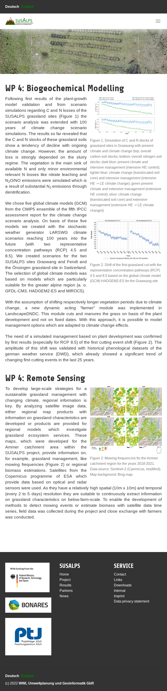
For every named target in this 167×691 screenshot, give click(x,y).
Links (118, 580)
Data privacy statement (131, 601)
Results (65, 585)
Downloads (123, 585)
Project (65, 580)
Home (64, 574)
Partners (66, 590)
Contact (120, 574)
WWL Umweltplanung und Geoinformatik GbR (56, 683)
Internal (119, 590)
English (27, 6)
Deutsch (12, 6)
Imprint (119, 596)
